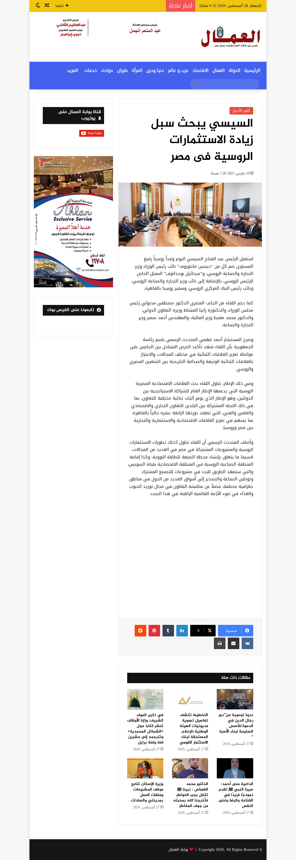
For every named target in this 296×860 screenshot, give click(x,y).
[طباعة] (219, 643)
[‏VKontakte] (247, 643)
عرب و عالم (178, 70)
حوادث (107, 70)
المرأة (137, 70)
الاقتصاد (200, 70)
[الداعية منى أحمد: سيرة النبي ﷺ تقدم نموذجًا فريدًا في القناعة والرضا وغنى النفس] (235, 768)
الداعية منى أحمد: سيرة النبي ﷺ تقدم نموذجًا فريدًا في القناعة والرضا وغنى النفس (236, 795)
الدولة (234, 70)
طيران (122, 70)
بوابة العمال (178, 849)
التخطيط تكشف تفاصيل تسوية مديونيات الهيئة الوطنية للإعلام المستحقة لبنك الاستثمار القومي (194, 729)
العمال (218, 70)
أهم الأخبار (241, 110)
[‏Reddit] (140, 630)
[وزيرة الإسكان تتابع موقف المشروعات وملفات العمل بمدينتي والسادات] (145, 768)
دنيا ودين (155, 70)
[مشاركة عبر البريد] (233, 643)
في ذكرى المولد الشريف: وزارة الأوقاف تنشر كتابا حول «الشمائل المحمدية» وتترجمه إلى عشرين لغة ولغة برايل (145, 729)
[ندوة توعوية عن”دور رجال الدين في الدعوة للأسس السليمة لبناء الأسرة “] (235, 699)
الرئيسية (252, 70)
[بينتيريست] (154, 630)
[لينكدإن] (182, 630)
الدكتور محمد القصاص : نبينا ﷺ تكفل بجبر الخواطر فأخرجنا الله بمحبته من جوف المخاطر (190, 795)
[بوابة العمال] (231, 36)
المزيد (72, 70)
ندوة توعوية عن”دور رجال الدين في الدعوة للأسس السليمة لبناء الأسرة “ (236, 726)
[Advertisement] (190, 561)
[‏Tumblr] (168, 630)
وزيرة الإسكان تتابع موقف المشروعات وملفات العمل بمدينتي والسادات (147, 792)
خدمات (90, 70)
